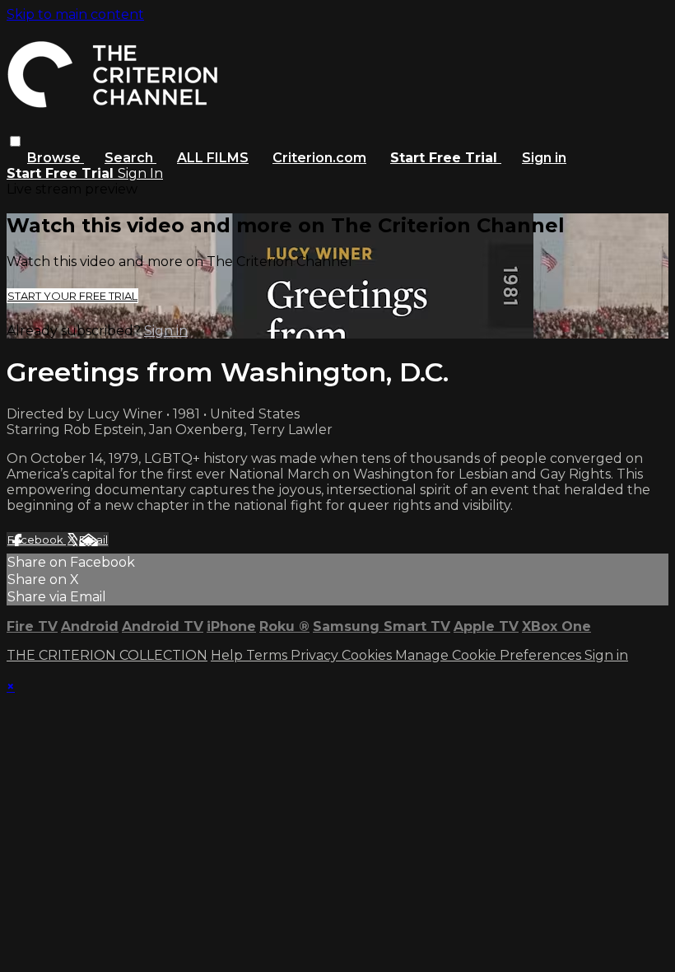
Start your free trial (72, 295)
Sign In (140, 173)
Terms (268, 655)
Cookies (368, 655)
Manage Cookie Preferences (489, 655)
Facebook (36, 539)
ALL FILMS (213, 158)
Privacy (316, 655)
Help (228, 655)
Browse (55, 158)
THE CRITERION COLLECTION (107, 655)
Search (130, 158)
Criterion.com (319, 158)
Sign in (544, 158)
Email (93, 539)
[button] (15, 141)
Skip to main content (75, 14)
